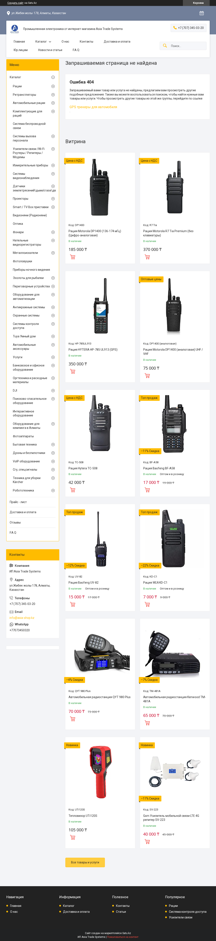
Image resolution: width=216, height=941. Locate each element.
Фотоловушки (22, 261)
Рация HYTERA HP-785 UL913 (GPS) (93, 349)
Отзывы (15, 522)
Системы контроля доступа (26, 326)
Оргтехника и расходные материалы (30, 380)
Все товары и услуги (85, 862)
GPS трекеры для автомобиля (93, 107)
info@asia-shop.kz (21, 617)
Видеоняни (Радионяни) (30, 215)
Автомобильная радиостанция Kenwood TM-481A (174, 699)
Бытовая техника (25, 444)
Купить (73, 256)
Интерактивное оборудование (23, 413)
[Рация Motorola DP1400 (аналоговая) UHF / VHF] (175, 306)
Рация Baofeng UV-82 (84, 582)
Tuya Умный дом (24, 336)
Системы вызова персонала (24, 138)
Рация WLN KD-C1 (155, 582)
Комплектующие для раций (27, 113)
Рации (17, 86)
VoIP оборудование (26, 461)
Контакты (86, 41)
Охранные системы (26, 315)
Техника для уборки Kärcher (26, 480)
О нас (65, 41)
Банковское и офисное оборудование (29, 367)
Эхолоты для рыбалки (28, 278)
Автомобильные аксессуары (24, 347)
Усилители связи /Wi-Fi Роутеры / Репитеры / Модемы (29, 153)
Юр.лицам (21, 50)
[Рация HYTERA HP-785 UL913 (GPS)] (100, 306)
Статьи (121, 911)
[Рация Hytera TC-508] (100, 424)
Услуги (17, 357)
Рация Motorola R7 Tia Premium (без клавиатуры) (168, 233)
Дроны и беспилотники (29, 453)
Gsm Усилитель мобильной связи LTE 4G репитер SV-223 (171, 818)
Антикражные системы (29, 307)
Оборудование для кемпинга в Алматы (26, 426)
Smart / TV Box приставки (31, 207)
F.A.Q (76, 50)
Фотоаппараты (23, 436)
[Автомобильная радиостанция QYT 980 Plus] (100, 653)
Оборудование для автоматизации (26, 296)
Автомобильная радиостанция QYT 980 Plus (100, 697)
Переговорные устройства (31, 286)
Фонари (18, 232)
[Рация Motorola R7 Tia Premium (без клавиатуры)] (175, 187)
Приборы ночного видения (31, 269)
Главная (19, 41)
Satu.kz (126, 933)
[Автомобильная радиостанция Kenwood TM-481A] (175, 653)
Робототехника (23, 490)
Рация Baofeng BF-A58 (159, 468)
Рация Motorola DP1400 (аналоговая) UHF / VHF (173, 351)
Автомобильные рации (29, 103)
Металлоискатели (25, 252)
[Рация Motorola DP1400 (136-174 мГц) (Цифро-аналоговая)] (100, 187)
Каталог (41, 41)
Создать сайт (15, 2)
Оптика (18, 223)
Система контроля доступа (188, 911)
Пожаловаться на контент (122, 937)
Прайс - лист (18, 502)
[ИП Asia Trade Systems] (14, 29)
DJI (15, 390)
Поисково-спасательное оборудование (30, 401)
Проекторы (20, 198)
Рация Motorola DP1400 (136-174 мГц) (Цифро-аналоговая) (95, 233)
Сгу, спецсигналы (25, 469)
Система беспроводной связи (29, 126)
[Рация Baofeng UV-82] (100, 539)
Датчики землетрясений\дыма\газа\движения (31, 188)
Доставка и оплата (117, 41)
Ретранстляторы (24, 94)
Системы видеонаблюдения (26, 176)
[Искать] (165, 46)
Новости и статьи (50, 50)
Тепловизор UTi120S (83, 815)
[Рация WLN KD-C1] (175, 539)
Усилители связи (180, 917)
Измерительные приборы (30, 165)
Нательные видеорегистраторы (27, 242)
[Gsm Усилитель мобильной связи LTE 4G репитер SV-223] (175, 772)
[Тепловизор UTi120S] (100, 772)
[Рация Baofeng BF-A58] (175, 424)
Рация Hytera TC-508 (83, 468)
